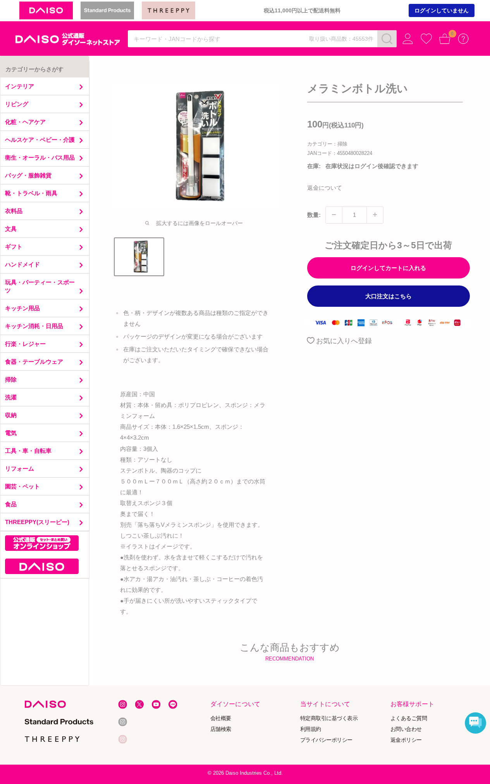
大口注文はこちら (388, 295)
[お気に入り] (426, 39)
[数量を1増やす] (375, 214)
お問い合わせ (405, 729)
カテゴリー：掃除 (327, 144)
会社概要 (220, 718)
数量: (314, 214)
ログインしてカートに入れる (388, 267)
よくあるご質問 (408, 718)
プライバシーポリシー (326, 740)
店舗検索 (220, 729)
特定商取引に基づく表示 (329, 718)
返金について (324, 187)
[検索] (387, 38)
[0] (444, 39)
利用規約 (310, 729)
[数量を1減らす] (334, 214)
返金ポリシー (405, 740)
